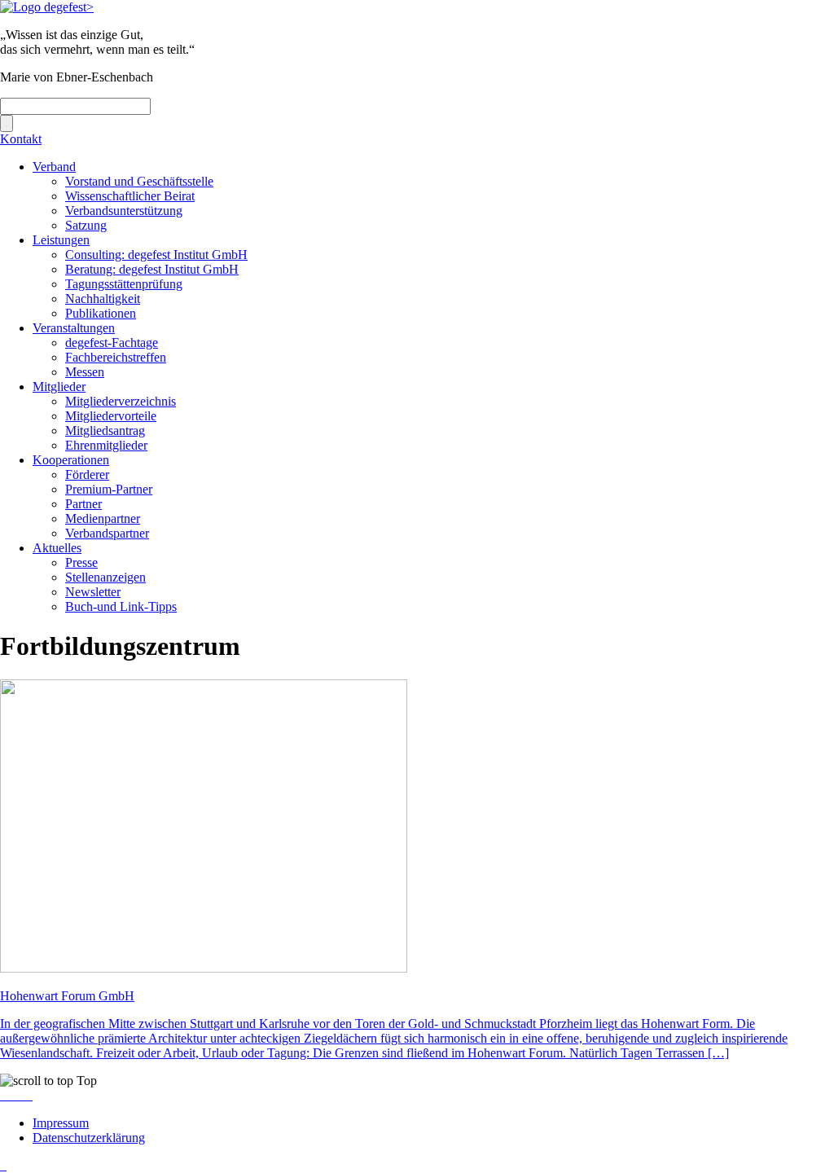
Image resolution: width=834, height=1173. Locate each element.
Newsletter (93, 592)
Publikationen (100, 313)
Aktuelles (57, 548)
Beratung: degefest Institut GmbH (152, 269)
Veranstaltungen (74, 328)
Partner (83, 504)
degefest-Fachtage (111, 342)
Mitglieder (59, 386)
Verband (54, 167)
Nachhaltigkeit (102, 298)
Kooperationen (71, 460)
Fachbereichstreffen (115, 357)
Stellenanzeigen (105, 577)
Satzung (86, 225)
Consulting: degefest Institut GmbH (156, 254)
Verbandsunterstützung (123, 210)
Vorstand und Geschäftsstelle (139, 181)
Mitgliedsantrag (105, 430)
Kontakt (21, 139)
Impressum (61, 1123)
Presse (81, 562)
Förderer (87, 474)
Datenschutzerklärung (89, 1137)
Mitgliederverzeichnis (120, 401)
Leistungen (61, 240)
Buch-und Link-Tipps (121, 606)
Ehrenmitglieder (106, 445)
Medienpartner (102, 518)
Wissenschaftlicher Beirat (130, 196)
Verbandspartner (107, 533)
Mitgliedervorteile (110, 416)
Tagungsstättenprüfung (123, 284)
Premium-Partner (108, 489)
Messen (84, 372)
